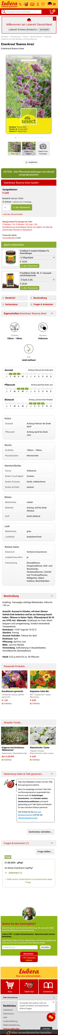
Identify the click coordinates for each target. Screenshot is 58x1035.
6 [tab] (32, 137)
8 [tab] (38, 137)
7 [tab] (35, 137)
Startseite (4, 37)
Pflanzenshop (15, 37)
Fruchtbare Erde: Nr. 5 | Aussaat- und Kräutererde (36, 274)
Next (52, 679)
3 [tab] (22, 137)
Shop (10, 992)
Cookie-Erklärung (10, 1021)
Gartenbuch (48, 992)
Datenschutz (8, 1014)
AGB (5, 1017)
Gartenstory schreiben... (40, 832)
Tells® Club (29, 992)
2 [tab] (19, 137)
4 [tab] (25, 137)
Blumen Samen (36, 37)
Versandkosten (8, 238)
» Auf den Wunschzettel (12, 214)
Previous (4, 679)
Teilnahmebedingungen (27, 818)
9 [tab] (41, 137)
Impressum (8, 1010)
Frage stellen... (45, 851)
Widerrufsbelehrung (11, 1025)
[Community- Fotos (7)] (28, 148)
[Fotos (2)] (14, 148)
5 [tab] (28, 137)
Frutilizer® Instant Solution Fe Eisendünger (34, 252)
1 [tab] (15, 137)
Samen (25, 37)
